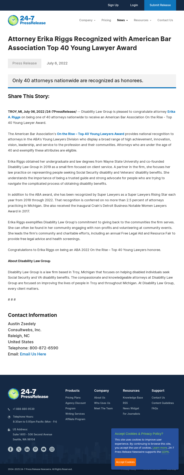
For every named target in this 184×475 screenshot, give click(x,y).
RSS (125, 403)
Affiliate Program (75, 419)
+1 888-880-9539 (23, 409)
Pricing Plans (73, 398)
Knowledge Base (133, 398)
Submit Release (160, 5)
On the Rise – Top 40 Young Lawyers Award (90, 134)
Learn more (160, 447)
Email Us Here (33, 354)
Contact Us (165, 20)
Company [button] (86, 20)
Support (158, 390)
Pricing (106, 20)
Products (72, 390)
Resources (131, 390)
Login (134, 5)
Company (101, 390)
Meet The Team (103, 408)
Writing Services (75, 414)
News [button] (121, 20)
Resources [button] (141, 20)
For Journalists (131, 414)
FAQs (155, 408)
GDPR (165, 451)
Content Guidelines (163, 403)
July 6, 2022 (57, 63)
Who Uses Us (102, 403)
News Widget (131, 408)
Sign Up (113, 5)
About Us (99, 398)
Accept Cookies (125, 462)
